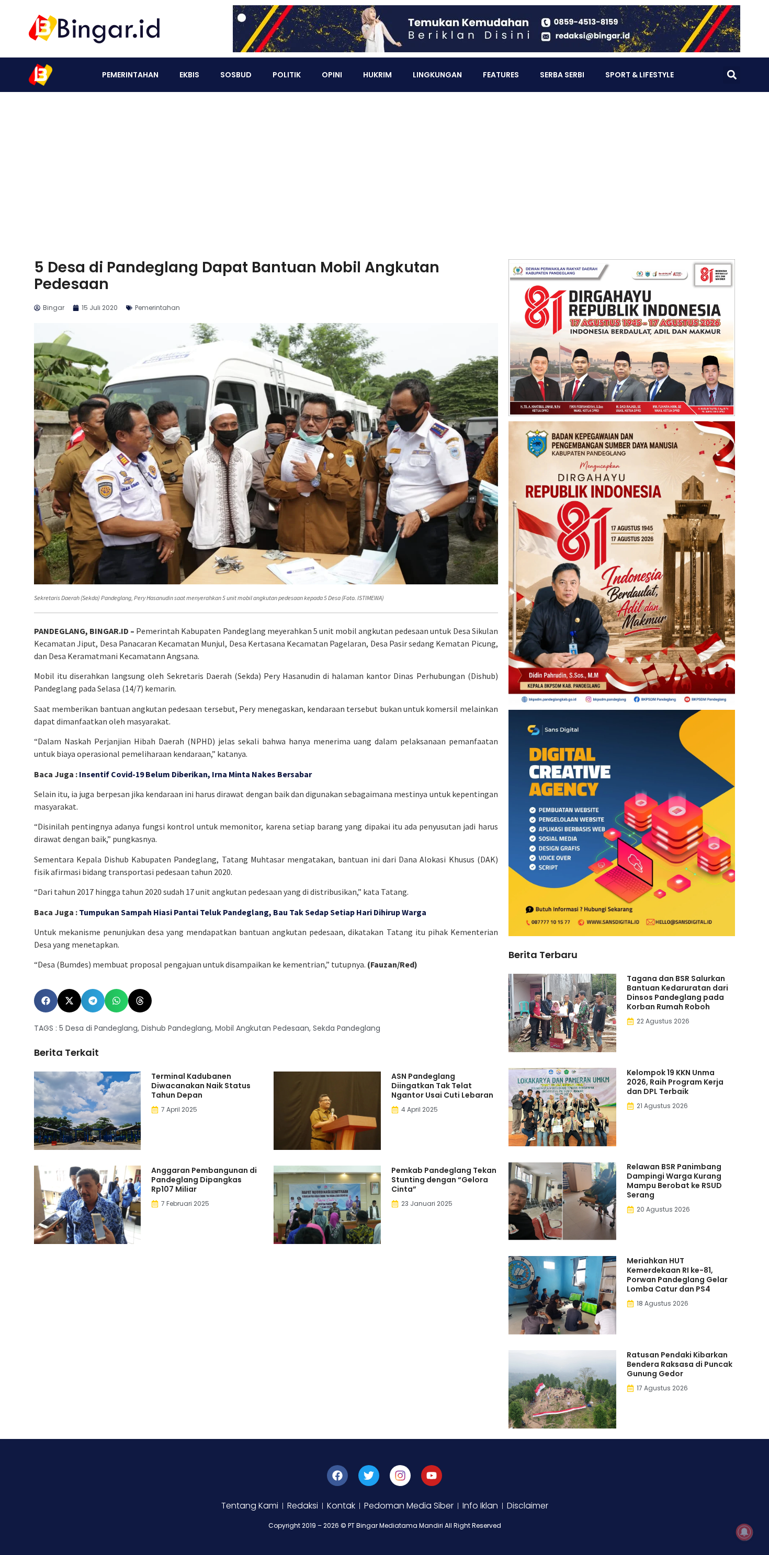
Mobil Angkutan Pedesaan (262, 1028)
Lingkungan (437, 75)
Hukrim (377, 75)
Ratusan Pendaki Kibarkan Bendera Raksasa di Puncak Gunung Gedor (679, 1364)
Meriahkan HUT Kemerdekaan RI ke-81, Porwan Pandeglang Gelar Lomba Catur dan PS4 (677, 1274)
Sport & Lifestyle (639, 75)
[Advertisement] (384, 170)
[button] (731, 75)
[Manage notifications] (744, 1532)
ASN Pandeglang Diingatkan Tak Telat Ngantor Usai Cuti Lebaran (442, 1085)
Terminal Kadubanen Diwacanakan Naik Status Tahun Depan (201, 1085)
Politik (287, 75)
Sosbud (236, 75)
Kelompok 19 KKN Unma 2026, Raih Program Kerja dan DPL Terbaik (675, 1082)
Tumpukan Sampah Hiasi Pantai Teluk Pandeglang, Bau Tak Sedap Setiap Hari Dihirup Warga (252, 912)
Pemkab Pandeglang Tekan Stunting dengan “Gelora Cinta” (443, 1179)
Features (501, 75)
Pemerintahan (130, 75)
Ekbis (189, 75)
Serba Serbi (562, 75)
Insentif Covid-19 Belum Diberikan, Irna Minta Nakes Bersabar (195, 774)
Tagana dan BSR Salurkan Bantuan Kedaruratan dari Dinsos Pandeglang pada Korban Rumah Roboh (677, 992)
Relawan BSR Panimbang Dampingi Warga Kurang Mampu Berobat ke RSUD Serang (674, 1180)
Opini (332, 75)
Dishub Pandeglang (176, 1028)
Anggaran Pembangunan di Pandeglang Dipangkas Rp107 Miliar (204, 1179)
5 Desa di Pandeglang (98, 1028)
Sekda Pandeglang (346, 1028)
